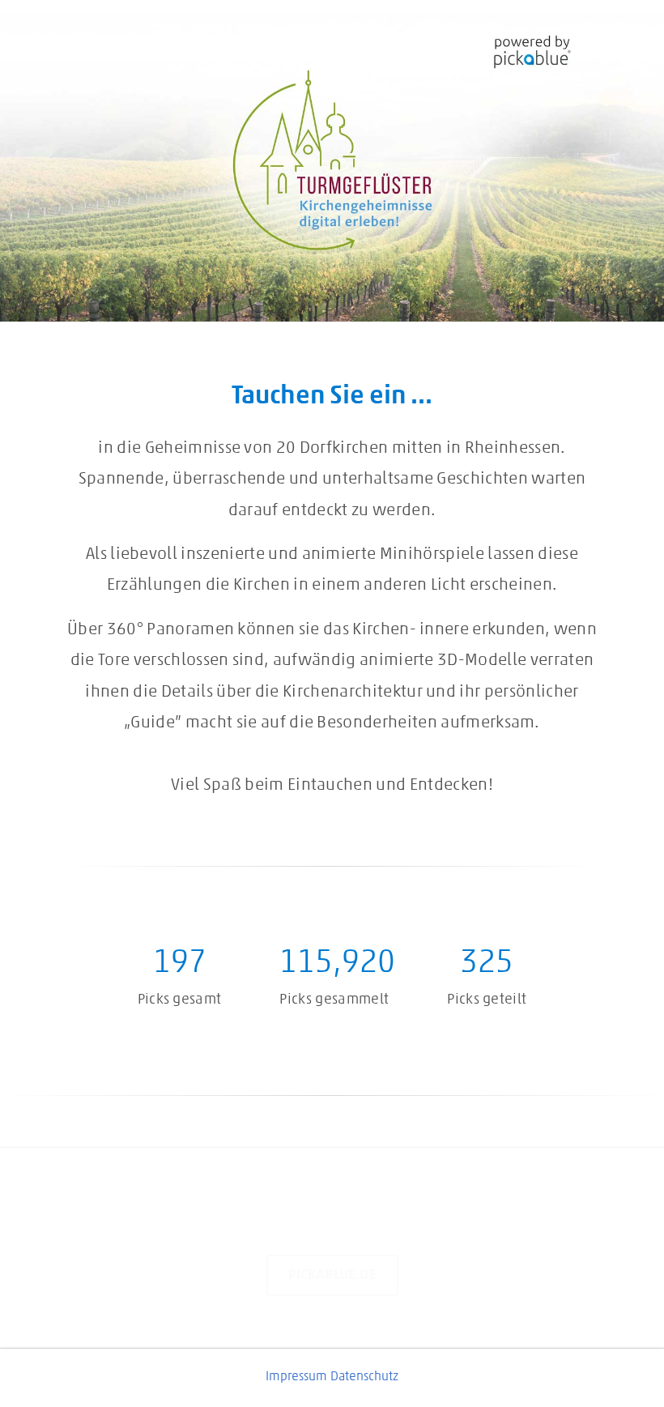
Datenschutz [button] (364, 1377)
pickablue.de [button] (332, 1275)
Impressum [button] (296, 1377)
